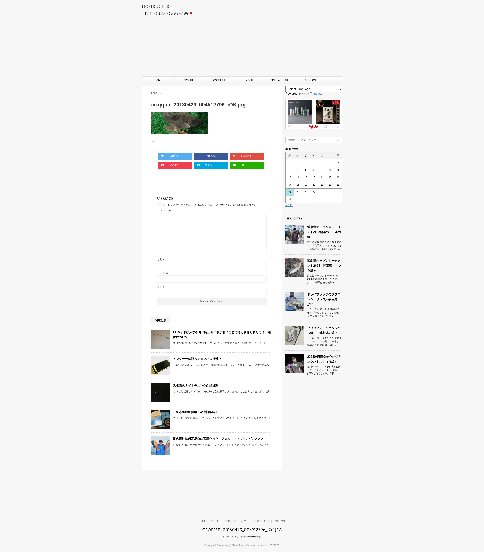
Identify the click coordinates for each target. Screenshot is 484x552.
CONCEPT (219, 80)
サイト (161, 286)
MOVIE (250, 80)
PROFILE (188, 80)
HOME (158, 80)
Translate (316, 93)
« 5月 (289, 205)
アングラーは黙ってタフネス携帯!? (197, 358)
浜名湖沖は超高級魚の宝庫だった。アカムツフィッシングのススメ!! (219, 438)
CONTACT (310, 80)
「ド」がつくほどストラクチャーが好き (240, 536)
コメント (164, 211)
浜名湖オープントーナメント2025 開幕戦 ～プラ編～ (324, 265)
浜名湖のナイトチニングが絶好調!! (196, 385)
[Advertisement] (242, 48)
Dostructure (156, 6)
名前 (161, 259)
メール (162, 273)
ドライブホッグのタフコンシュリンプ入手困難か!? (324, 299)
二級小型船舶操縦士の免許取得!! (195, 412)
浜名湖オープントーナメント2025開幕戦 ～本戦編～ (324, 231)
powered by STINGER (268, 545)
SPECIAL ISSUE (280, 80)
